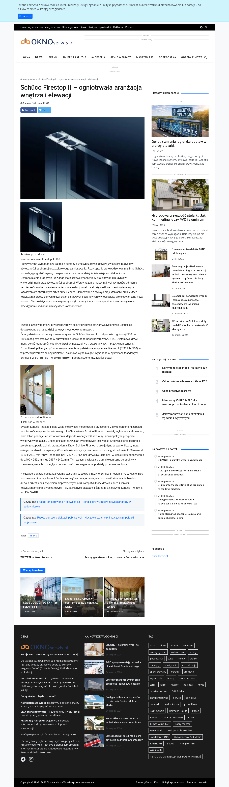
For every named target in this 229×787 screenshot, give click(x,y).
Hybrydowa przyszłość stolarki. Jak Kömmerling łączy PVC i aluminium (179, 218)
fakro (163, 684)
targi (152, 684)
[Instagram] (31, 760)
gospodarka (156, 658)
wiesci (174, 645)
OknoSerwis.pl (160, 556)
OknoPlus (191, 697)
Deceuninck (156, 730)
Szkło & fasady (120, 57)
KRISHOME (156, 743)
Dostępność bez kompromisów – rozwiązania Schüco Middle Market (124, 701)
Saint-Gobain (157, 710)
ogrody (175, 671)
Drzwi (39, 57)
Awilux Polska (171, 704)
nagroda (188, 684)
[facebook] (201, 27)
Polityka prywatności (100, 27)
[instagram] (206, 27)
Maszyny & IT (145, 57)
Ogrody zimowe (191, 57)
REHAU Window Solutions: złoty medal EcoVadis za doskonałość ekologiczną (190, 325)
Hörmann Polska (178, 710)
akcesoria (188, 645)
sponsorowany (158, 671)
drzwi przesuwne (159, 697)
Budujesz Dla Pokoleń (180, 730)
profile (193, 658)
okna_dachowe (188, 678)
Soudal (171, 743)
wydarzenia (156, 678)
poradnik (154, 704)
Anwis (201, 684)
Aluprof (175, 684)
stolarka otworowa (172, 717)
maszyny (155, 665)
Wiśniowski (156, 750)
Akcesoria (98, 57)
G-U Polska (178, 691)
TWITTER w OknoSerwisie (36, 557)
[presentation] (21, 598)
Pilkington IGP (187, 743)
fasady (171, 678)
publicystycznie (158, 652)
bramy (193, 652)
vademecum (178, 652)
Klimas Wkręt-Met (159, 723)
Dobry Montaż (182, 723)
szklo (34, 535)
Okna (26, 57)
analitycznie (171, 665)
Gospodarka (167, 57)
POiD (191, 717)
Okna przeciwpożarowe (176, 390)
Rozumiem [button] (25, 16)
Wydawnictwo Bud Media (187, 737)
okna (152, 645)
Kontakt (129, 27)
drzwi (163, 645)
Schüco (177, 697)
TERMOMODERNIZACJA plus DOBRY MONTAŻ (175, 756)
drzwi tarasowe (158, 691)
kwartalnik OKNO (159, 737)
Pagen (195, 710)
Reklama (118, 27)
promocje (189, 671)
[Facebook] (23, 760)
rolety (182, 658)
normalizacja (189, 665)
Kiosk (83, 27)
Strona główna (70, 27)
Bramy (53, 57)
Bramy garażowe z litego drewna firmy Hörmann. (114, 557)
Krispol (153, 717)
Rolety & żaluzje (74, 57)
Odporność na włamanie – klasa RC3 (184, 381)
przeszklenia (190, 704)
